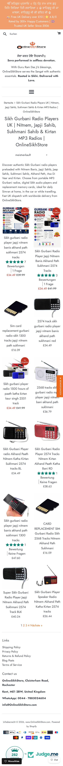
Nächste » (36, 625)
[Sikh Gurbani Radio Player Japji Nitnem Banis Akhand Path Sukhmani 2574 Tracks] (47, 227)
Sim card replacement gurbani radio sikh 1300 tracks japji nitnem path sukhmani (15, 336)
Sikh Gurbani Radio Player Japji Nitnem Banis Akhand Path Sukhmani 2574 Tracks (47, 261)
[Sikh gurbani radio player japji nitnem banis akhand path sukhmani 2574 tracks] (15, 220)
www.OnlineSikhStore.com (37, 722)
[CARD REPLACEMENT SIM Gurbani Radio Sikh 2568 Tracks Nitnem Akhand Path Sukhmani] (47, 506)
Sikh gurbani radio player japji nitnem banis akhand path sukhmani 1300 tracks (16, 530)
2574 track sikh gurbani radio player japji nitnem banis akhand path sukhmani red (47, 331)
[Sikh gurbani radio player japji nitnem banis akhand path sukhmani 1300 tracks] (15, 505)
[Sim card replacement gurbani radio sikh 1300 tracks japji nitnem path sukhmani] (15, 308)
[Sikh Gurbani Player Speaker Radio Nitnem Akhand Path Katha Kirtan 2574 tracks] (47, 576)
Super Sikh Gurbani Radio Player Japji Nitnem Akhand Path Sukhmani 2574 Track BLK (16, 602)
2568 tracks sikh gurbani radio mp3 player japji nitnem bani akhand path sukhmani (47, 397)
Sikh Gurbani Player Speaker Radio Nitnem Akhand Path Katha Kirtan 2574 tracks (47, 602)
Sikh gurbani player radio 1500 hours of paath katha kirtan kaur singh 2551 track (16, 394)
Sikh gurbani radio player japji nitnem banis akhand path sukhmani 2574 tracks (16, 247)
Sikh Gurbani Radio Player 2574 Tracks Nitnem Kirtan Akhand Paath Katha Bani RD (47, 459)
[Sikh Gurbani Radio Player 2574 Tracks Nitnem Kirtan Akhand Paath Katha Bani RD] (47, 431)
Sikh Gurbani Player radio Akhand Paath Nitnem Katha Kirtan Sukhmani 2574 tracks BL (16, 459)
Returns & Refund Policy (16, 656)
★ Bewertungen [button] (60, 386)
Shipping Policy (11, 647)
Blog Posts (8, 660)
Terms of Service (12, 665)
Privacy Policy (10, 652)
